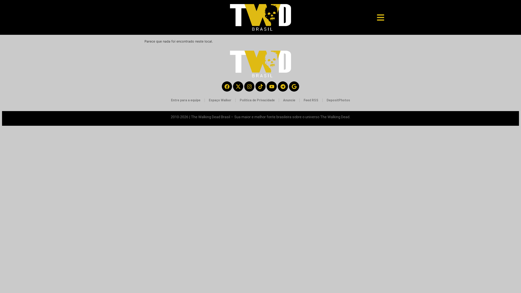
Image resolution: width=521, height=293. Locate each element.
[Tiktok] (260, 86)
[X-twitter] (238, 86)
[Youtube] (272, 86)
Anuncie (289, 100)
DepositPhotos (338, 100)
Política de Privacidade (257, 100)
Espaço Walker (220, 100)
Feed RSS (311, 100)
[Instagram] (249, 86)
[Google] (294, 86)
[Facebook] (227, 86)
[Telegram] (283, 86)
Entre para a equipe (185, 100)
